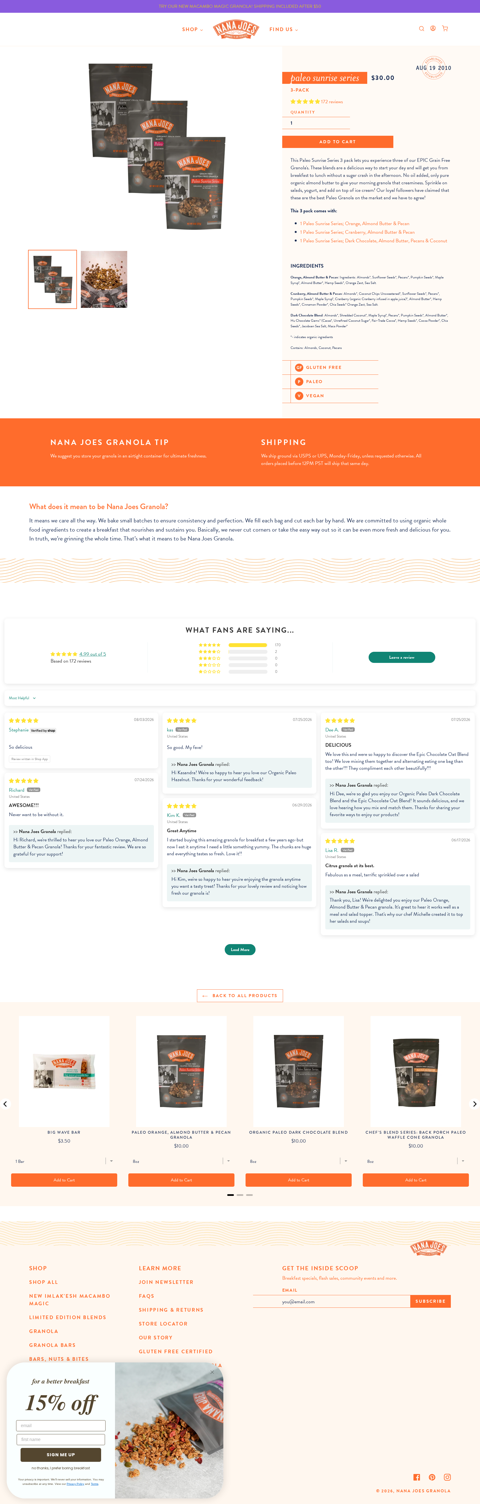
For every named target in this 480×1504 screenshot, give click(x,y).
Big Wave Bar (64, 1132)
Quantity (303, 112)
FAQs (147, 1296)
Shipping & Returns (171, 1310)
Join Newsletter (166, 1282)
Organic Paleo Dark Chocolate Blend (298, 1132)
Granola (44, 1331)
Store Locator (163, 1323)
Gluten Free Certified (176, 1351)
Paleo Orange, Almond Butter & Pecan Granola (181, 1135)
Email (290, 1290)
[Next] (474, 1104)
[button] (306, 101)
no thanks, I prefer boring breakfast (61, 1468)
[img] (23, 720)
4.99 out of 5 (92, 654)
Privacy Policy (75, 1483)
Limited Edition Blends (67, 1317)
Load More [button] (240, 949)
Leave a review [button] (401, 657)
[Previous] (5, 1104)
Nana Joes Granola (423, 1491)
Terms (94, 1483)
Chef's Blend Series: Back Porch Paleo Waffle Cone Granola (416, 1135)
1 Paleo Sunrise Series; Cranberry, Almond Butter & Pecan (357, 232)
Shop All (43, 1282)
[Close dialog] (212, 1372)
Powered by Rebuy (240, 1202)
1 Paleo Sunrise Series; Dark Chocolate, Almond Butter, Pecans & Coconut (373, 240)
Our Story (156, 1337)
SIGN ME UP (61, 1455)
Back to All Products (244, 995)
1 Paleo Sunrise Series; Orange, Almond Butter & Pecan (354, 223)
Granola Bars (52, 1345)
